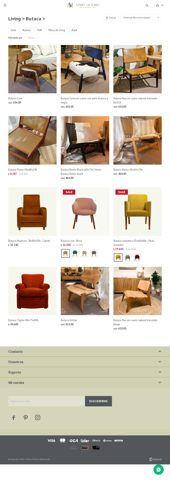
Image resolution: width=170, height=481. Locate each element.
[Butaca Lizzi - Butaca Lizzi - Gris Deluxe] (94, 253)
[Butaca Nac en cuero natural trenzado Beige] (137, 291)
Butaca (31, 37)
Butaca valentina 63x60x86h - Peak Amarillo (133, 243)
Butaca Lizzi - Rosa (71, 241)
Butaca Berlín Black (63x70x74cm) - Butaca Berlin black (81, 172)
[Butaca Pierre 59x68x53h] (32, 140)
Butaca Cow (15, 98)
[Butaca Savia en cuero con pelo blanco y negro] (85, 69)
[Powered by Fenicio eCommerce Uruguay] (155, 459)
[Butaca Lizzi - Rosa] (85, 211)
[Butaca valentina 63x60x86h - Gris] (128, 257)
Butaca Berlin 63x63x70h (128, 169)
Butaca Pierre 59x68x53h (22, 169)
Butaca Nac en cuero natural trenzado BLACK (135, 100)
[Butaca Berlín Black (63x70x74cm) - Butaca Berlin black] (85, 140)
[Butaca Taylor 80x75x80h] (32, 291)
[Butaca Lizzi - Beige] (84, 253)
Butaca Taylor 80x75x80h (23, 320)
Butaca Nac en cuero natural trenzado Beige (135, 322)
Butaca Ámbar (69, 320)
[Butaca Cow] (32, 69)
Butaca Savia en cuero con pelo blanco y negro (84, 100)
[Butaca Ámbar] (85, 291)
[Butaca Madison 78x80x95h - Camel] (32, 211)
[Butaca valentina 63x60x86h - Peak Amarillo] (137, 211)
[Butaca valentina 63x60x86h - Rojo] (137, 257)
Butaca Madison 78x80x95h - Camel (29, 241)
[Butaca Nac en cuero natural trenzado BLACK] (137, 69)
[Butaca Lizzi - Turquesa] (75, 253)
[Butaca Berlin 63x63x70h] (137, 140)
